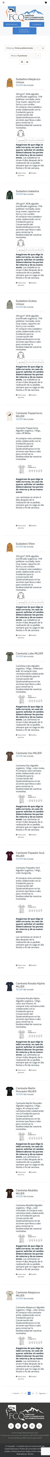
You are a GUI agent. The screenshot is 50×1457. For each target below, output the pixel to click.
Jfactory (30, 1454)
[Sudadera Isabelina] (9, 195)
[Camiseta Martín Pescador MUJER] (9, 1091)
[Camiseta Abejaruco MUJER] (9, 1295)
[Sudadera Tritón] (9, 547)
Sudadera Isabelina (27, 191)
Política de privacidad (28, 1449)
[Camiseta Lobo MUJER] (9, 656)
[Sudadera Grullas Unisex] (9, 304)
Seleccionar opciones (22, 174)
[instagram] (32, 1426)
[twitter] (18, 1426)
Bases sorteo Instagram (35, 1451)
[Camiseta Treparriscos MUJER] (9, 416)
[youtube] (25, 1426)
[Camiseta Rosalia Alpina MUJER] (9, 986)
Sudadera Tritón (25, 543)
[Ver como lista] (27, 62)
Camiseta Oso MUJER (29, 753)
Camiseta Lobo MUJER (29, 653)
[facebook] (11, 1426)
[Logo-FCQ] (25, 7)
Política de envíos (18, 1451)
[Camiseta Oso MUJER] (9, 756)
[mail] (39, 1426)
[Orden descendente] (42, 48)
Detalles (34, 173)
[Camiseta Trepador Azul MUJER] (9, 856)
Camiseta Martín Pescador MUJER (26, 1090)
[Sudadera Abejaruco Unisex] (9, 83)
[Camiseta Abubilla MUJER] (9, 1193)
